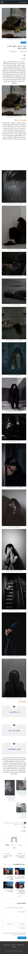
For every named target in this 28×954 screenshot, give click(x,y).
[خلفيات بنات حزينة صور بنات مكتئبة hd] (10, 787)
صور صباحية (13, 944)
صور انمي (14, 946)
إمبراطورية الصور (23, 2)
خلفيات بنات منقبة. (14, 730)
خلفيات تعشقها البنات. (14, 749)
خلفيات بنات (23, 42)
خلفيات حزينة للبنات (7, 822)
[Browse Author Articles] (14, 840)
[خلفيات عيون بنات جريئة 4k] (8, 885)
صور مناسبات (6, 944)
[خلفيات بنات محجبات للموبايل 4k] (20, 871)
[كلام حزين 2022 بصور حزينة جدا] (21, 807)
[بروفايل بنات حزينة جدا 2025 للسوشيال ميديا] (21, 785)
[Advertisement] (14, 155)
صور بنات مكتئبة (16, 824)
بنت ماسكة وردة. (14, 712)
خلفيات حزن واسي (14, 822)
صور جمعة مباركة (21, 944)
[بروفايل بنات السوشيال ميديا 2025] (8, 871)
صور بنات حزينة (23, 824)
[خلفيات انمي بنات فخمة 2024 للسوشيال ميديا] (20, 885)
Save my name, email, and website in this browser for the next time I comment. (14, 933)
